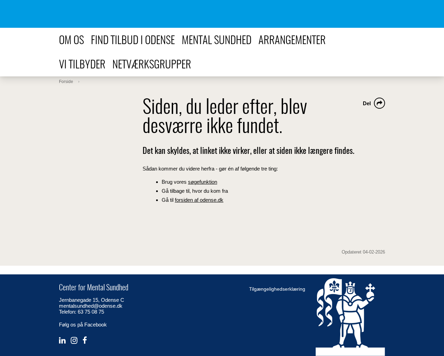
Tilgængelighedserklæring (277, 289)
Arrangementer (292, 40)
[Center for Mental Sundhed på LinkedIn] (62, 340)
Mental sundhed (216, 40)
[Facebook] (85, 340)
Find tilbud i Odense (133, 40)
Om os (71, 40)
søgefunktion (202, 182)
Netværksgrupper (151, 65)
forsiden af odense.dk (199, 200)
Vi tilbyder (82, 65)
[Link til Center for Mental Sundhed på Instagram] (74, 340)
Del (367, 103)
